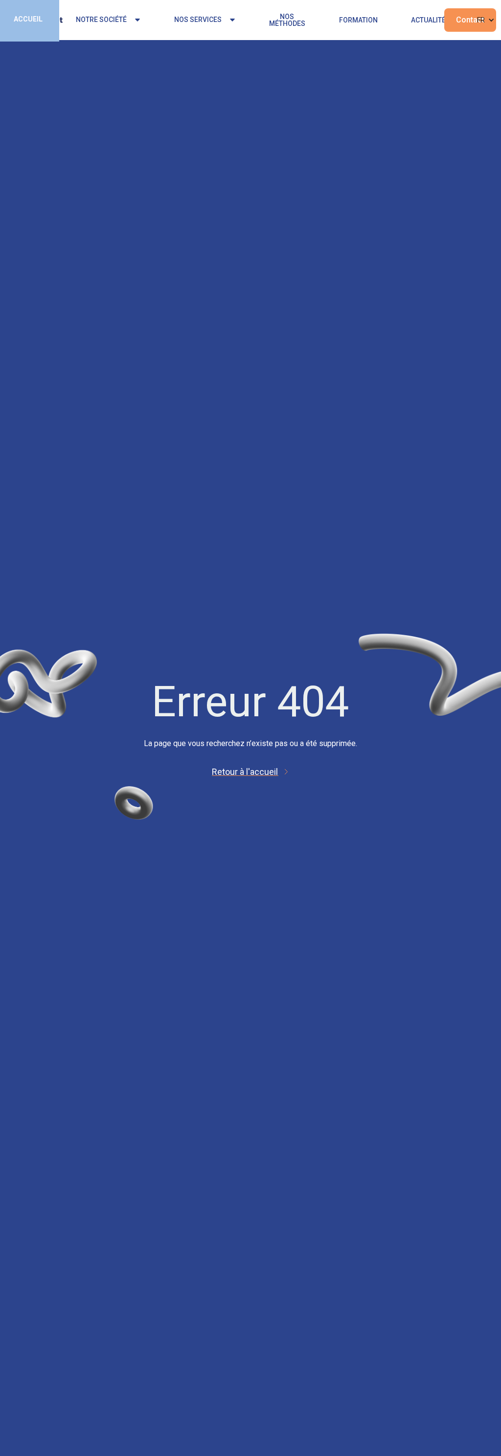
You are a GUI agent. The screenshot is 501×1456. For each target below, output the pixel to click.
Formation (358, 20)
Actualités (430, 20)
